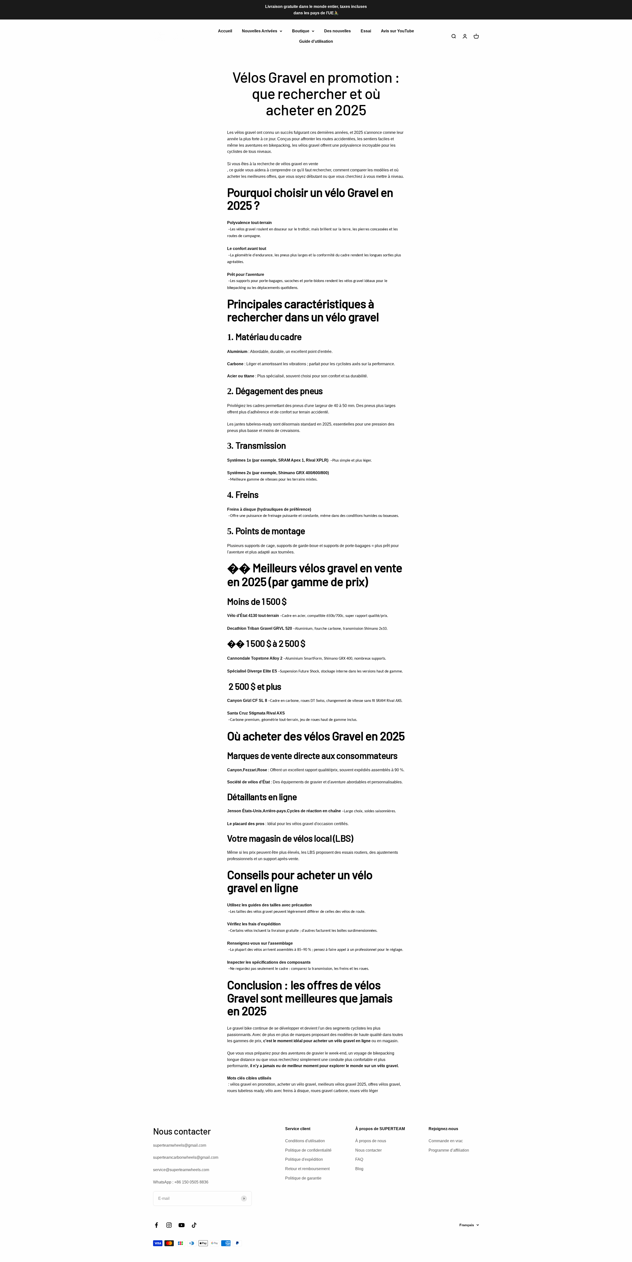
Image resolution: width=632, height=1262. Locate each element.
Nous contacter (368, 1150)
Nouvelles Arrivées (259, 31)
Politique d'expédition (304, 1159)
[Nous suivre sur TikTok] (194, 1225)
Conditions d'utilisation (305, 1141)
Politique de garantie (303, 1178)
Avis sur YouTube (397, 31)
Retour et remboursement (307, 1169)
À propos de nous (370, 1141)
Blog (359, 1169)
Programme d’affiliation (449, 1150)
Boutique (300, 31)
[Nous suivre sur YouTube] (181, 1225)
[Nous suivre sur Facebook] (156, 1225)
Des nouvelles (337, 31)
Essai (366, 31)
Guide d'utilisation (316, 41)
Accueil (225, 31)
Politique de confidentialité (308, 1150)
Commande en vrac (446, 1141)
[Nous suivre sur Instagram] (169, 1225)
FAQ (359, 1159)
